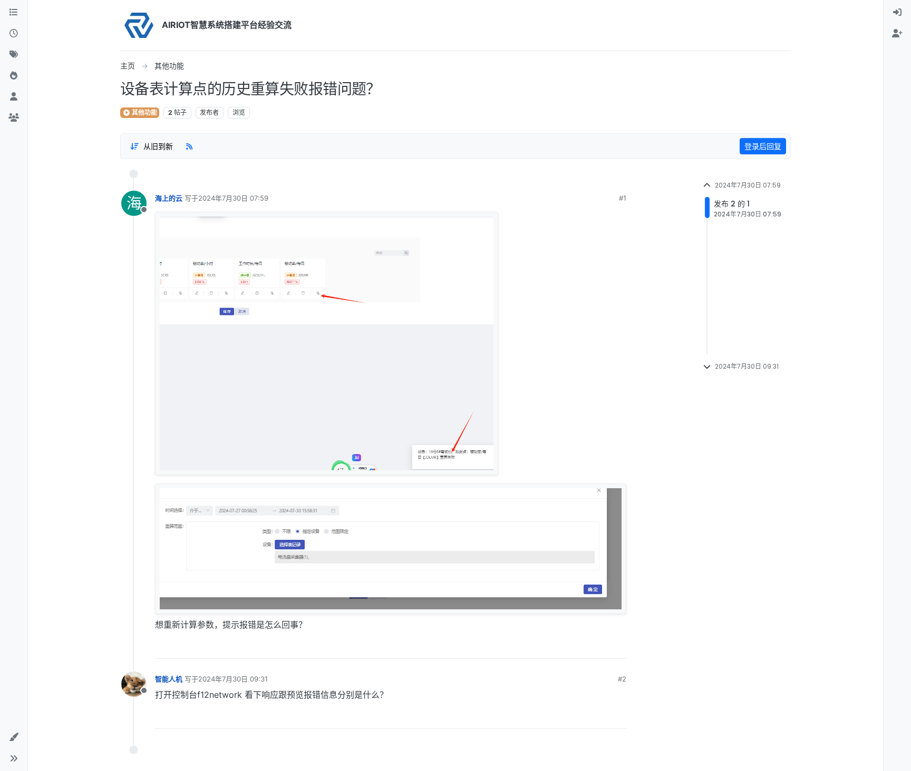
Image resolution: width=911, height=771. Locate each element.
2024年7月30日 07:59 (233, 198)
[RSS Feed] (189, 146)
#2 (622, 679)
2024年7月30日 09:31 (233, 679)
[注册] (897, 33)
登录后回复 (762, 146)
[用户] (13, 96)
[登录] (897, 12)
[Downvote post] (618, 646)
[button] (13, 737)
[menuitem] (897, 12)
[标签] (13, 54)
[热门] (13, 75)
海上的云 (168, 198)
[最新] (13, 33)
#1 (622, 198)
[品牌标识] (138, 25)
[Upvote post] (583, 646)
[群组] (13, 118)
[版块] (13, 12)
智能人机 (168, 679)
